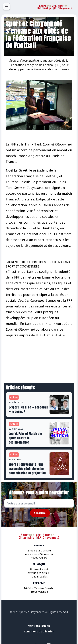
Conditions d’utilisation (39, 631)
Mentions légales (39, 625)
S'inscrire (40, 513)
